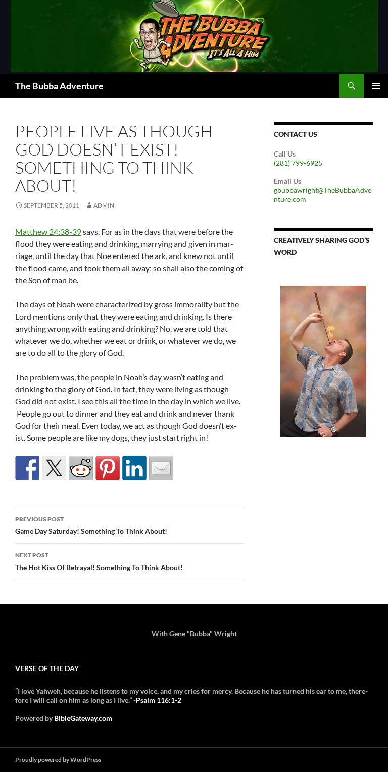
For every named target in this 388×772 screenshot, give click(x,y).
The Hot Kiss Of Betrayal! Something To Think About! (99, 561)
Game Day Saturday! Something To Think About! (91, 525)
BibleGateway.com (83, 718)
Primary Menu (376, 86)
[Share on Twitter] (54, 468)
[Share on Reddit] (81, 468)
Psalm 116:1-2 (158, 700)
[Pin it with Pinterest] (107, 468)
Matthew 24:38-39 (48, 231)
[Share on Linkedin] (134, 468)
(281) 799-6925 (298, 163)
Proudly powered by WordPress (58, 759)
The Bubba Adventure (59, 85)
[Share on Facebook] (27, 468)
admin (103, 205)
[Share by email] (161, 468)
